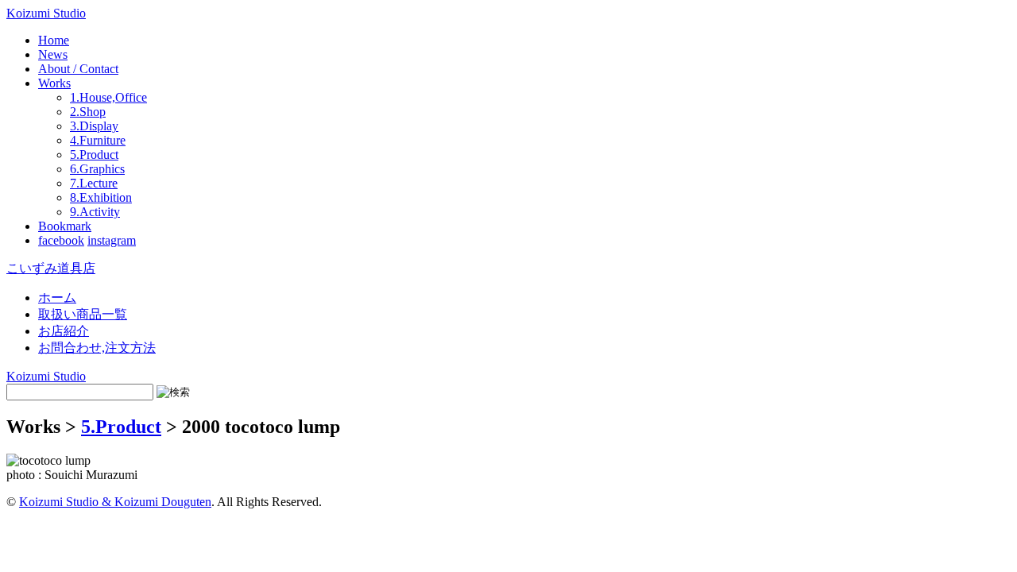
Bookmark (64, 226)
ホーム (57, 297)
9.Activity (95, 211)
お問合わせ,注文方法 (97, 347)
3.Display (94, 126)
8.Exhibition (101, 197)
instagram (111, 240)
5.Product (94, 154)
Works (54, 83)
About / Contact (78, 68)
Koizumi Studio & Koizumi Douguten (115, 501)
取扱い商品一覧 (82, 314)
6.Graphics (97, 169)
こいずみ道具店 (50, 268)
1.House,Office (108, 97)
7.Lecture (94, 183)
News (53, 54)
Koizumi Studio (46, 13)
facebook (61, 240)
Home (53, 40)
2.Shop (88, 111)
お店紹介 (63, 331)
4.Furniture (98, 140)
